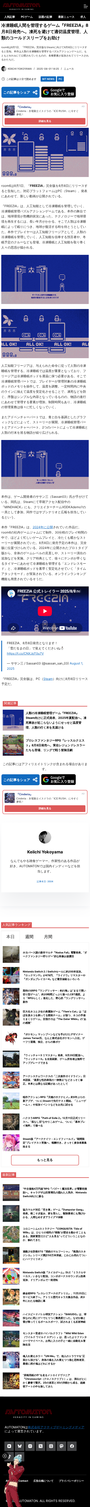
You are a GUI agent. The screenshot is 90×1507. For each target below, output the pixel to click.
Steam (48, 679)
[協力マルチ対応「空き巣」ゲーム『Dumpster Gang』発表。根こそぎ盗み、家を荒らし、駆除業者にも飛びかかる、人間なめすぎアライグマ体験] (11, 1213)
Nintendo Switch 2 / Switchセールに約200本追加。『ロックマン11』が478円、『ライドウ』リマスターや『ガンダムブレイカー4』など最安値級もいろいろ (54, 975)
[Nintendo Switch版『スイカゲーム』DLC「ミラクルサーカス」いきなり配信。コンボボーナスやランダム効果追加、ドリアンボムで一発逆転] (11, 1276)
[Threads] (51, 1446)
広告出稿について (43, 1480)
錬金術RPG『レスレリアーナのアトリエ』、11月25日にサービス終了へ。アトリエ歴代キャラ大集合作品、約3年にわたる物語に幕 (55, 1297)
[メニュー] (86, 6)
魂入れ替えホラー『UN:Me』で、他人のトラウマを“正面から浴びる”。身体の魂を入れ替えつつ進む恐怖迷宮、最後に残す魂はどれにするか (55, 1359)
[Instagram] (30, 1446)
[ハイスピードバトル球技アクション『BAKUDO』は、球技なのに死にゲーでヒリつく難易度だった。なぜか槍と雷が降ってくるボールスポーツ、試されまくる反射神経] (11, 1318)
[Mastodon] (61, 1446)
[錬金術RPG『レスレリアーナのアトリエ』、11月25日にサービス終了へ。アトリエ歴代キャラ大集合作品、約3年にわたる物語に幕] (11, 1297)
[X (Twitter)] (40, 1446)
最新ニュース (66, 16)
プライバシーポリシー (71, 1480)
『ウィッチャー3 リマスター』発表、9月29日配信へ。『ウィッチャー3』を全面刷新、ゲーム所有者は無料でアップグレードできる (54, 1059)
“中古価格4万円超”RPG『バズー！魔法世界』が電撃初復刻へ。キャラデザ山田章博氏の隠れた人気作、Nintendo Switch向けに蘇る (55, 1192)
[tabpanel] (45, 1054)
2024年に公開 (43, 527)
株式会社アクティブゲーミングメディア (56, 1427)
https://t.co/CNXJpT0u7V (25, 653)
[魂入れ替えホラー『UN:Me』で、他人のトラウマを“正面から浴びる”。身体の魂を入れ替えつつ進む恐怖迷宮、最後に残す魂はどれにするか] (11, 1360)
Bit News (48, 79)
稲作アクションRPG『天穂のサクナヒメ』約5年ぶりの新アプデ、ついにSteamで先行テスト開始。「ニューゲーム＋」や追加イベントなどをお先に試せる (54, 1100)
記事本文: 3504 (45, 881)
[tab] (10, 937)
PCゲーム (27, 16)
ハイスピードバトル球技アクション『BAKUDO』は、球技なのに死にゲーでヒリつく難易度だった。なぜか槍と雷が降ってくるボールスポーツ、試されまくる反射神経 (54, 1318)
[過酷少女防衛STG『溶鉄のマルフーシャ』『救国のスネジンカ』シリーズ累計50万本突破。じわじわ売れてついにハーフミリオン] (11, 1255)
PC (60, 79)
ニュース (69, 68)
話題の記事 (45, 16)
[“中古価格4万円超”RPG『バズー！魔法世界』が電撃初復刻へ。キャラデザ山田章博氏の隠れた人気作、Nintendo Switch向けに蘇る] (11, 1192)
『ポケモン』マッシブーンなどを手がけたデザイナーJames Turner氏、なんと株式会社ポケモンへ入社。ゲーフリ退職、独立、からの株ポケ (54, 1038)
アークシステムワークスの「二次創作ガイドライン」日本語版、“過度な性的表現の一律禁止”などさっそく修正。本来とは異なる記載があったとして (54, 1080)
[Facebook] (72, 1446)
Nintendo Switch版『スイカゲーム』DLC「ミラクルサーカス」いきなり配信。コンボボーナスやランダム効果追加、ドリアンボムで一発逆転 (54, 1276)
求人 (83, 16)
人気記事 (9, 16)
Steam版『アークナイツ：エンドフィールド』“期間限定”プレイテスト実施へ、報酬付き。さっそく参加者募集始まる (55, 1142)
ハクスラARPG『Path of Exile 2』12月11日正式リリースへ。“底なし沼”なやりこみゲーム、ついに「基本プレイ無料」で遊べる (54, 1121)
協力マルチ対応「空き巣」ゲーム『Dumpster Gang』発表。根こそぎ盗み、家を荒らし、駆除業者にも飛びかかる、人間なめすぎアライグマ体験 (54, 1213)
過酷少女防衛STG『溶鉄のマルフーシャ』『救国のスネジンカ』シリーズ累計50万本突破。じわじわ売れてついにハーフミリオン (54, 1255)
